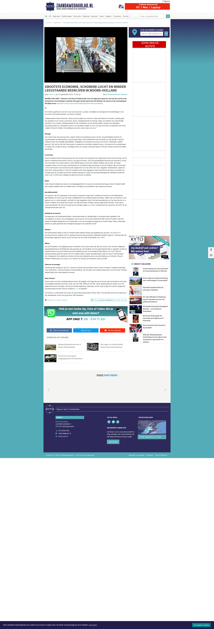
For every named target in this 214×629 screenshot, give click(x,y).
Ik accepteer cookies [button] (201, 625)
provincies (57, 300)
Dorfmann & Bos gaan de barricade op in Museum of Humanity (153, 318)
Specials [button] (94, 16)
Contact (126, 16)
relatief (64, 300)
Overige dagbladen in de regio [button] (150, 437)
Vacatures (117, 16)
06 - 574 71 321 (94, 319)
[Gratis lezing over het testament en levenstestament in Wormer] (135, 271)
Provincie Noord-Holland (117, 94)
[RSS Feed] (118, 422)
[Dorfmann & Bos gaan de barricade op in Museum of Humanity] (135, 319)
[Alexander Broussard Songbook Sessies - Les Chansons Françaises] (135, 309)
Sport (102, 16)
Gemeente (77, 16)
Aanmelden (113, 442)
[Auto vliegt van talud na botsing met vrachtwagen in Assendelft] (135, 281)
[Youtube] (113, 422)
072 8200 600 (63, 431)
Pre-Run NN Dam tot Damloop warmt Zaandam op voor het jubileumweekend (154, 299)
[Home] (46, 16)
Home (48, 23)
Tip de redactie (114, 330)
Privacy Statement (161, 455)
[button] (46, 390)
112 (50, 16)
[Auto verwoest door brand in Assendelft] (135, 328)
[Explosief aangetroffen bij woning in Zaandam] (135, 290)
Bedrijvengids (67, 16)
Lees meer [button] (93, 625)
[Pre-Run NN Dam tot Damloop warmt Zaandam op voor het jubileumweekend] (135, 300)
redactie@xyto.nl (64, 433)
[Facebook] (109, 422)
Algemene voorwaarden (136, 455)
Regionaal (86, 16)
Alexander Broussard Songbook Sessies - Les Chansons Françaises (155, 308)
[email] (211, 255)
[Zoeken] (168, 16)
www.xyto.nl (63, 436)
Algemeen (56, 16)
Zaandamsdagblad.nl (74, 6)
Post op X (87, 330)
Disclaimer (149, 455)
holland (50, 300)
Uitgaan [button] (108, 16)
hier (77, 289)
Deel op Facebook (61, 330)
